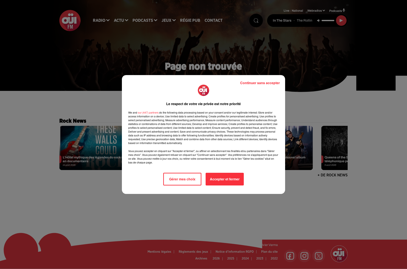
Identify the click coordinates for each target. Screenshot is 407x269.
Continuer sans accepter (260, 82)
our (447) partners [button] (148, 112)
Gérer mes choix (182, 179)
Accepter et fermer (225, 179)
